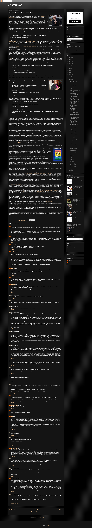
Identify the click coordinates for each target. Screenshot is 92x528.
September (72, 152)
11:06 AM (13, 298)
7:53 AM (12, 265)
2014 (70, 72)
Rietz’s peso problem (54, 40)
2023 (70, 59)
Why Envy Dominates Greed (77, 218)
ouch (68, 250)
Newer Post (12, 509)
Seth (12, 416)
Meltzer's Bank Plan (71, 247)
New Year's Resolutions (73, 83)
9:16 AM (12, 292)
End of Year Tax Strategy (73, 86)
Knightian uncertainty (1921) (31, 41)
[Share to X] (32, 220)
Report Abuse (70, 254)
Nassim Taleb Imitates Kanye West (74, 139)
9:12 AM (12, 282)
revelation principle (40, 191)
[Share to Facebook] (33, 220)
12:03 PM (13, 445)
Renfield (25, 29)
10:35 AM (13, 393)
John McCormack (14, 405)
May (71, 159)
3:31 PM (12, 304)
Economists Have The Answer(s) (74, 145)
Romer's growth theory (28, 173)
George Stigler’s (18, 184)
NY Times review (21, 142)
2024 (70, 57)
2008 (70, 170)
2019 (70, 65)
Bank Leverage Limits (73, 106)
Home (36, 509)
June (71, 157)
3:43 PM (12, 309)
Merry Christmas (73, 96)
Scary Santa (72, 126)
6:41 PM (12, 501)
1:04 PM (12, 465)
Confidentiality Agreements (73, 128)
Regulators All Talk (74, 124)
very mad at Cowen (49, 201)
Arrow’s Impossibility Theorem (47, 190)
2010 (70, 79)
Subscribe (75, 21)
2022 (70, 61)
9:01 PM (12, 408)
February (72, 164)
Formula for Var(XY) (77, 180)
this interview (43, 142)
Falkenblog (15, 4)
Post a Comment (14, 503)
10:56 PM (13, 328)
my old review (13, 217)
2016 (70, 70)
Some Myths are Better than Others (74, 99)
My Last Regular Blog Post (74, 177)
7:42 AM (12, 249)
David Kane (13, 251)
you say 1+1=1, (20, 136)
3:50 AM (12, 365)
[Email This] (29, 220)
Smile (71, 88)
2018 (70, 66)
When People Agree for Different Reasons (74, 102)
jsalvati (12, 236)
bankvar (69, 245)
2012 (70, 76)
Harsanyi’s (56, 190)
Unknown (13, 226)
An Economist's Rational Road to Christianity (76, 200)
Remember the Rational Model (74, 94)
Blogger (48, 525)
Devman (70, 260)
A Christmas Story (74, 112)
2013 (70, 74)
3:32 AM (12, 358)
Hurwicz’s (22, 191)
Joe (11, 395)
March (71, 163)
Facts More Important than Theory (75, 91)
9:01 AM (12, 275)
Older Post (60, 509)
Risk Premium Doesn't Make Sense (73, 121)
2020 (70, 63)
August (72, 153)
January (72, 166)
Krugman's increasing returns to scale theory (42, 173)
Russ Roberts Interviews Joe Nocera (73, 109)
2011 (70, 77)
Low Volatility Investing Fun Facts (73, 132)
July (71, 155)
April (71, 161)
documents (30, 44)
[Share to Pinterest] (34, 220)
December (72, 81)
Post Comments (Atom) (39, 517)
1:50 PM (12, 476)
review (36, 199)
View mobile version (36, 511)
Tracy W (12, 244)
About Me (69, 31)
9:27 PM (12, 242)
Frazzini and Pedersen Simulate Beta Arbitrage (74, 117)
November (72, 148)
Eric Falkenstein (14, 277)
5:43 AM (12, 381)
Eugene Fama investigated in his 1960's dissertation (25, 46)
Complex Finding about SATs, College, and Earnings (74, 225)
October (72, 150)
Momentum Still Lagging (73, 135)
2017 (70, 68)
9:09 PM (12, 414)
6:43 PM (12, 402)
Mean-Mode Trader (14, 375)
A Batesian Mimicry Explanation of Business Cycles (77, 187)
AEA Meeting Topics (74, 114)
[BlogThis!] (30, 220)
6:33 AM (12, 435)
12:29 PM (13, 456)
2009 (70, 168)
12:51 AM (13, 343)
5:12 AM (12, 373)
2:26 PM (12, 491)
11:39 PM (13, 429)
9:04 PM (12, 234)
